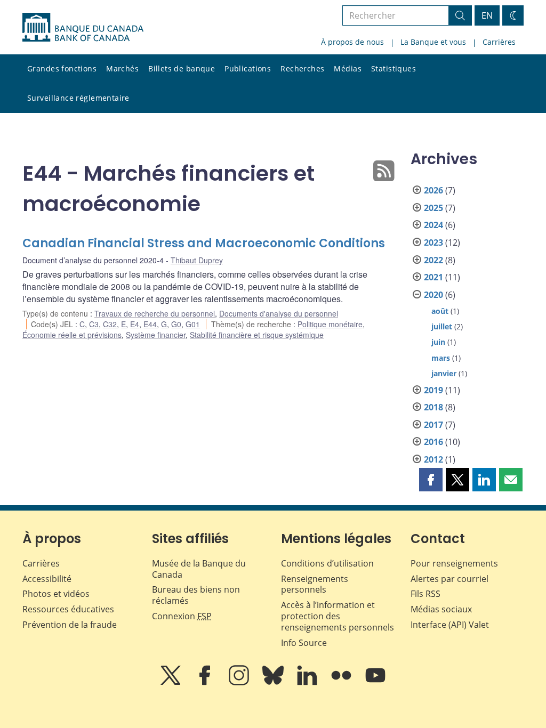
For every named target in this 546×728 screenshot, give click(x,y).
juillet (441, 326)
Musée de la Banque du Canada (199, 568)
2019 (433, 390)
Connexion (182, 616)
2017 (433, 425)
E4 (134, 324)
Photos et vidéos (56, 594)
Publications (247, 68)
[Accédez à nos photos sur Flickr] (342, 683)
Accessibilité (46, 579)
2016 (433, 442)
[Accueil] (82, 27)
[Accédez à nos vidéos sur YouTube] (375, 683)
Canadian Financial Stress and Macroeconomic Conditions (203, 243)
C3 (94, 324)
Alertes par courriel (449, 579)
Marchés (122, 68)
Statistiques (393, 68)
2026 (433, 190)
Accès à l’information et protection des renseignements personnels (337, 616)
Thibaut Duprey (197, 260)
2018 (433, 407)
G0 (176, 324)
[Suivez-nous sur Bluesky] (274, 683)
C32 (110, 324)
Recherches (302, 68)
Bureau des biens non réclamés (196, 595)
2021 (433, 277)
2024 (433, 225)
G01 (193, 324)
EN (487, 15)
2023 (433, 242)
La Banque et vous (433, 42)
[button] (431, 479)
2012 (433, 459)
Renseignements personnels (314, 584)
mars (440, 358)
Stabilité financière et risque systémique (257, 334)
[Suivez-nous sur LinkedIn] (308, 683)
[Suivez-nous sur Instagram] (240, 683)
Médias (348, 68)
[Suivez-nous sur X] (172, 683)
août (439, 311)
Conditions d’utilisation (327, 563)
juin (438, 342)
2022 (433, 260)
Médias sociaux (441, 609)
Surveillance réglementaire (78, 98)
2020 (433, 295)
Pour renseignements (454, 563)
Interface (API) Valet (450, 624)
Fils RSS (425, 594)
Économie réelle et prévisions (72, 334)
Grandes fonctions (62, 68)
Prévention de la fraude (69, 624)
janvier (443, 373)
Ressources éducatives (68, 609)
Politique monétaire (330, 324)
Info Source (304, 643)
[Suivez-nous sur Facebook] (206, 683)
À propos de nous (352, 42)
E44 (150, 324)
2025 (433, 208)
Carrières (499, 42)
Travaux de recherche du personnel (154, 313)
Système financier (156, 334)
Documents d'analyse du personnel (278, 313)
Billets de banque (181, 68)
